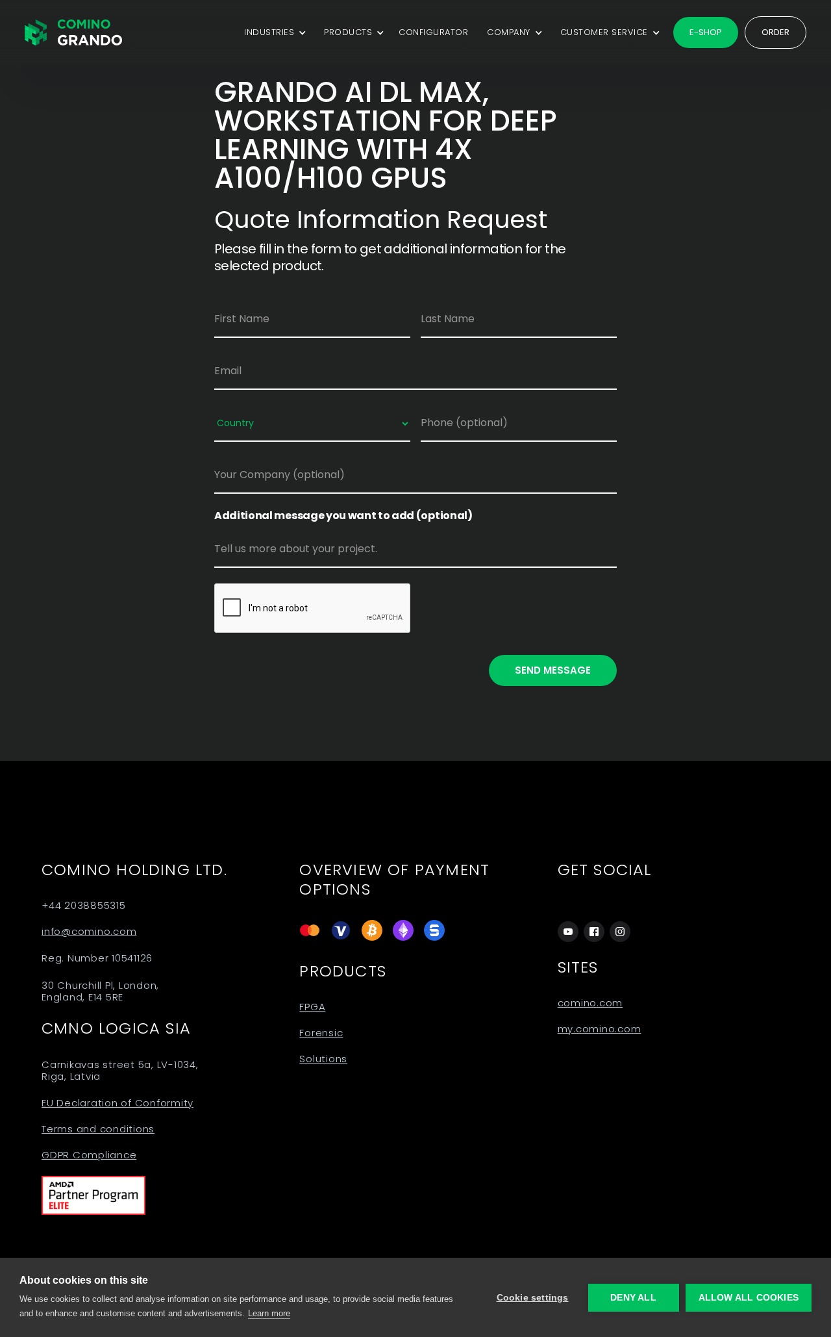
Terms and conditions (98, 1129)
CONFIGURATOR (433, 32)
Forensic (321, 1033)
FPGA (312, 1007)
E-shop (705, 32)
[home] (73, 32)
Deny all (633, 1298)
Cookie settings (533, 1298)
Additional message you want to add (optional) (343, 515)
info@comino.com (89, 931)
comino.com (590, 1003)
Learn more (269, 1313)
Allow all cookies (749, 1298)
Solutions (323, 1059)
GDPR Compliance (89, 1155)
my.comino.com (599, 1029)
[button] (273, 32)
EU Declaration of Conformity (117, 1103)
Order (775, 32)
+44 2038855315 (84, 905)
